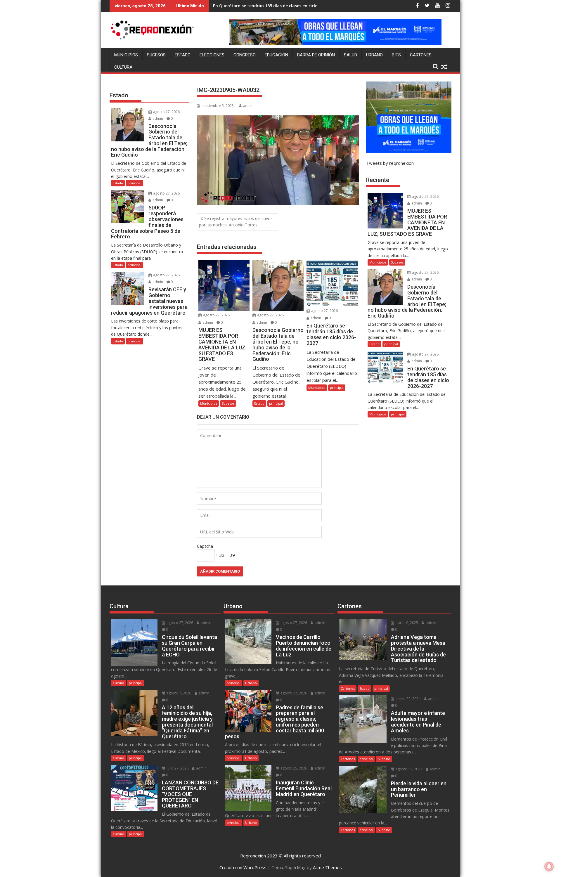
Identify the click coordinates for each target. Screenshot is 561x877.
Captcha (205, 546)
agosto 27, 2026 (216, 315)
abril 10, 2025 (406, 622)
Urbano (374, 55)
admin (248, 105)
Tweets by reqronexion (390, 163)
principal (276, 403)
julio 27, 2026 (177, 768)
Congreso (244, 55)
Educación (276, 55)
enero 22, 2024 (407, 698)
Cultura (123, 67)
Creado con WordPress (242, 867)
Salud (350, 55)
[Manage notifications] (549, 866)
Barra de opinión (316, 55)
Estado (183, 55)
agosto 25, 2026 (293, 768)
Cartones (421, 55)
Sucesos (156, 55)
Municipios (126, 55)
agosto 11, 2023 (408, 769)
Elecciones (212, 55)
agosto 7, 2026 (178, 693)
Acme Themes (327, 867)
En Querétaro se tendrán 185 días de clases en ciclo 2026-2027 (276, 5)
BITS (396, 55)
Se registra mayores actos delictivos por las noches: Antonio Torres (236, 222)
